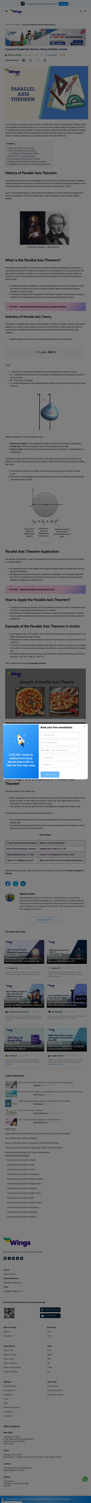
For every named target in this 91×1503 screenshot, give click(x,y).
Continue (49, 775)
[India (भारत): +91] (43, 750)
